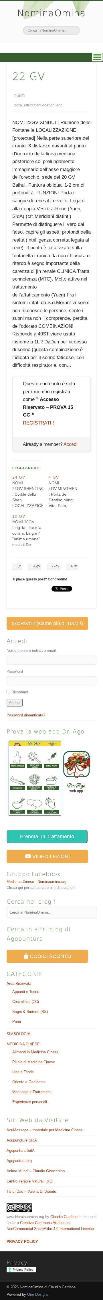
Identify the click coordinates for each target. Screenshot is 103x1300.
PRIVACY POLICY (22, 1241)
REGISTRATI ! (38, 423)
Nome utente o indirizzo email (31, 650)
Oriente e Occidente (28, 1082)
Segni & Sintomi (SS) (30, 1011)
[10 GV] (30, 530)
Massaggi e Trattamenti (32, 1092)
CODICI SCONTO (49, 956)
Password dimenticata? (26, 715)
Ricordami (19, 692)
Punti (19, 96)
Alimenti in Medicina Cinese (35, 1052)
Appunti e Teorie (25, 992)
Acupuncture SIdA (22, 1140)
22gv (55, 566)
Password (15, 671)
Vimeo (56, 44)
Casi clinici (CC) (25, 1002)
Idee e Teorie (23, 1072)
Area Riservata (19, 983)
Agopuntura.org (19, 1161)
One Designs (38, 1294)
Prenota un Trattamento (47, 836)
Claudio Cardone (64, 1217)
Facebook (44, 44)
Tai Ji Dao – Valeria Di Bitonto (31, 1191)
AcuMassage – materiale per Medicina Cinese (45, 1130)
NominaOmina (51, 13)
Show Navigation (51, 57)
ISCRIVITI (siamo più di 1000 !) (47, 623)
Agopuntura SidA (21, 1150)
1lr (19, 566)
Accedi (71, 444)
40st (74, 566)
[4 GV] (67, 491)
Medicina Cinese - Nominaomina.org (36, 881)
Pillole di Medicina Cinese (33, 1062)
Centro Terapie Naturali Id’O (29, 1181)
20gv (36, 566)
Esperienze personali (29, 1102)
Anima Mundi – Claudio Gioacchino (36, 1171)
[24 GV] (30, 491)
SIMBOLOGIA (18, 1034)
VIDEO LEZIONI (50, 856)
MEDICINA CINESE (23, 1044)
